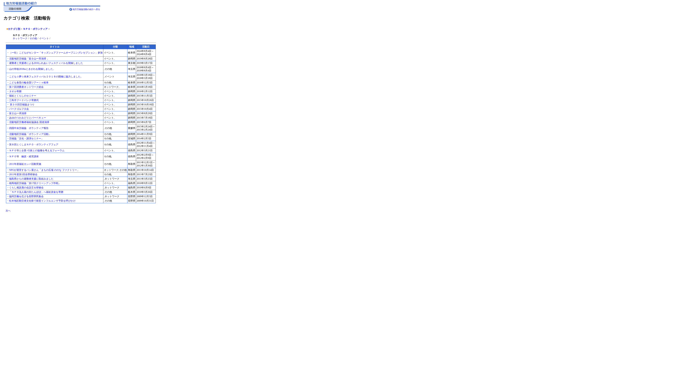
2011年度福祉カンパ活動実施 (25, 164)
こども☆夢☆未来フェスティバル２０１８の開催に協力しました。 (46, 76)
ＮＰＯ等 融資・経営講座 (24, 156)
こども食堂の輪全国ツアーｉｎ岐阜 (29, 82)
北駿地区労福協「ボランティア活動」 (30, 134)
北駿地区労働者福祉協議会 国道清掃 (29, 122)
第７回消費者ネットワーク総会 (26, 87)
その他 (33, 38)
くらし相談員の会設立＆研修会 (26, 187)
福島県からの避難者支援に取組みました (31, 179)
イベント (44, 38)
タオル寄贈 (15, 91)
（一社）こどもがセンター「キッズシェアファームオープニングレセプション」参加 (56, 52)
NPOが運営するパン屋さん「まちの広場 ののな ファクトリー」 (44, 170)
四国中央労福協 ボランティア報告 (29, 128)
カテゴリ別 (14, 29)
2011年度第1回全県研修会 (23, 174)
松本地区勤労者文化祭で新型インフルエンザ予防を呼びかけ (42, 201)
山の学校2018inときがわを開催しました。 (32, 69)
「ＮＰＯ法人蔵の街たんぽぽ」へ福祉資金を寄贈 (36, 192)
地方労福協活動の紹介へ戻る (86, 9)
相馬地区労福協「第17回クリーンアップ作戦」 (35, 183)
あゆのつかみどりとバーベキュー (27, 117)
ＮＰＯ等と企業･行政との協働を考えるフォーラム (37, 150)
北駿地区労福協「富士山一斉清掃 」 (29, 58)
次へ (8, 210)
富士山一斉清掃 (17, 113)
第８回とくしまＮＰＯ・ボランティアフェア (33, 144)
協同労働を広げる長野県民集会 (26, 196)
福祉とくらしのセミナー (22, 95)
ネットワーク (20, 38)
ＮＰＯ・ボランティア (35, 29)
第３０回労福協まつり (21, 104)
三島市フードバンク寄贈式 (24, 100)
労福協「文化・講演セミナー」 (26, 138)
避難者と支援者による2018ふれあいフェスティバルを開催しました (46, 63)
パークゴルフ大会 (19, 109)
